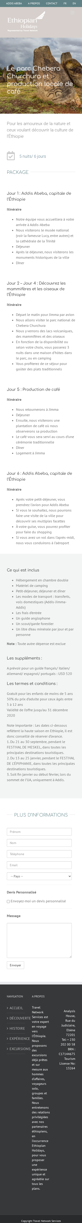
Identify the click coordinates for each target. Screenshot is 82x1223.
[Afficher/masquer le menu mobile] (72, 12)
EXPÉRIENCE (16, 1038)
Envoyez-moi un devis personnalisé (38, 901)
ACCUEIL (16, 1008)
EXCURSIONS (16, 1048)
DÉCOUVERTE (16, 1018)
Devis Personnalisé (21, 892)
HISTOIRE (16, 1028)
